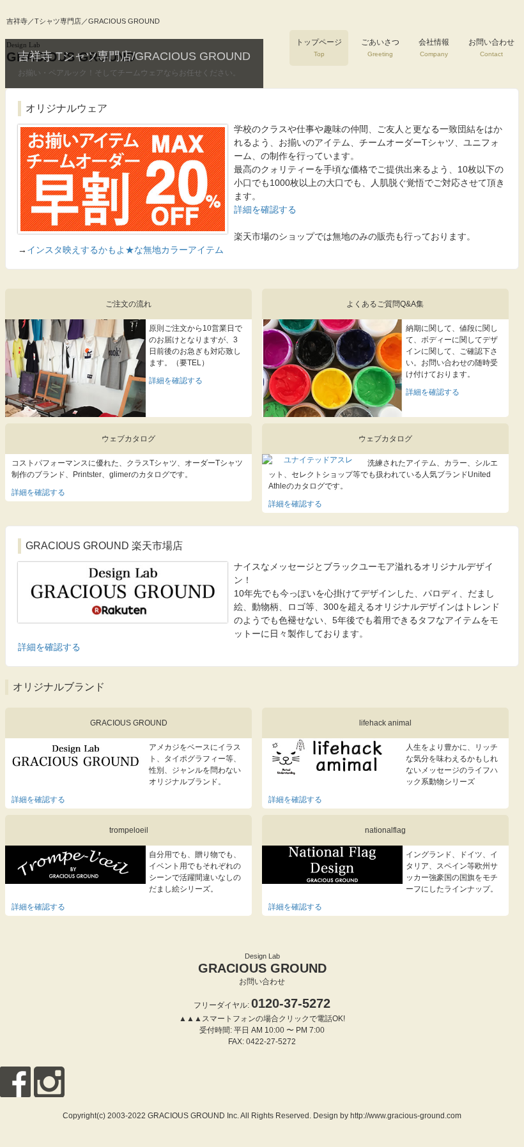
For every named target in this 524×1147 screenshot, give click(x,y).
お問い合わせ (491, 47)
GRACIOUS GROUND (262, 963)
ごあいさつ (380, 47)
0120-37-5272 (290, 1003)
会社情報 (434, 47)
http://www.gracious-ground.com (405, 1115)
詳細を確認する (265, 209)
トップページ (319, 47)
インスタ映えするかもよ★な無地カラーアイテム (125, 250)
